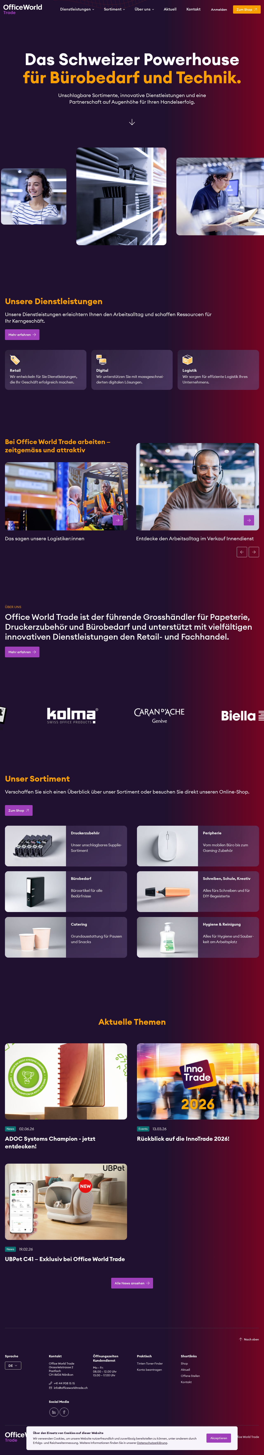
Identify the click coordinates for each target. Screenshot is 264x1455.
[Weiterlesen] (66, 1098)
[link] (66, 846)
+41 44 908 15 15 (64, 1383)
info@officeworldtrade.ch (68, 1388)
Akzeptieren (218, 1438)
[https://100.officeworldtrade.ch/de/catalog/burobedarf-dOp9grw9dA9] (66, 891)
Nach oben (251, 1339)
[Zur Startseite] (22, 9)
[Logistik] (66, 496)
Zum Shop (16, 810)
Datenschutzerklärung (152, 1443)
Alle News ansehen (130, 1283)
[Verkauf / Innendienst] (197, 486)
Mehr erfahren (19, 335)
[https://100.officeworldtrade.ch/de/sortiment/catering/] (66, 937)
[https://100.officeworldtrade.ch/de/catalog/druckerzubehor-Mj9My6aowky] (66, 846)
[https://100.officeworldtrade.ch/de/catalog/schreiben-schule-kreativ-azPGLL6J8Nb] (198, 891)
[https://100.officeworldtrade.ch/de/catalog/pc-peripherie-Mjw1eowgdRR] (198, 846)
